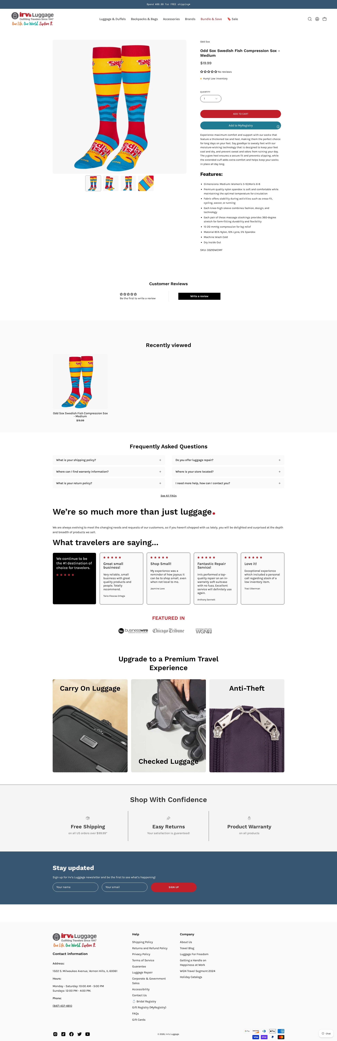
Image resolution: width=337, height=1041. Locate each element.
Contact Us (139, 995)
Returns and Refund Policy (149, 948)
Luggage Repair (142, 972)
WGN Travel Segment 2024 (197, 971)
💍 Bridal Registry (144, 1001)
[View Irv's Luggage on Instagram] (55, 1034)
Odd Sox (205, 41)
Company (187, 934)
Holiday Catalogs (191, 977)
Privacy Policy (141, 954)
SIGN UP (174, 887)
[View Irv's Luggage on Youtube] (87, 1034)
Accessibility (141, 989)
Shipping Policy (142, 942)
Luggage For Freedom (194, 954)
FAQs (135, 1013)
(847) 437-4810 (62, 1005)
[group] (168, 4)
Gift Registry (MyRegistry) (149, 1007)
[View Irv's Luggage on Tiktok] (63, 1034)
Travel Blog (187, 948)
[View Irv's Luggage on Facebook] (71, 1034)
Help (135, 934)
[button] (190, 19)
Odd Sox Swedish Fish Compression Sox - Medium (80, 415)
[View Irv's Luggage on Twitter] (79, 1034)
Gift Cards (139, 1019)
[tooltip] (278, 127)
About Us (186, 942)
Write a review (199, 296)
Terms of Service (143, 960)
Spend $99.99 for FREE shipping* (168, 4)
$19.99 (80, 420)
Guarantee (139, 966)
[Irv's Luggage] (32, 19)
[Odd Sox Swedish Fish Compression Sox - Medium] (93, 183)
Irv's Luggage (172, 1034)
